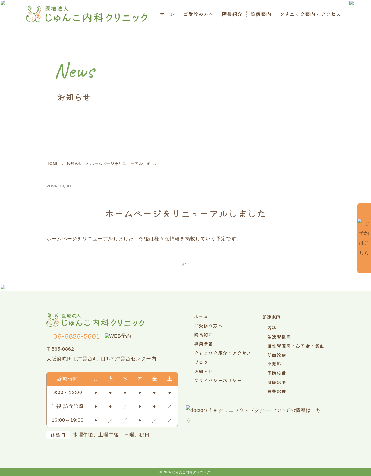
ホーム (167, 13)
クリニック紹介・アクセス (222, 352)
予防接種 (276, 373)
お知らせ (203, 371)
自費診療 (276, 391)
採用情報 (203, 344)
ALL (185, 264)
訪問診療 (276, 355)
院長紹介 (232, 13)
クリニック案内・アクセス (310, 13)
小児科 (274, 364)
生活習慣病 (279, 336)
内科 (272, 327)
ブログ (201, 362)
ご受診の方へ (198, 13)
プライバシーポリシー (218, 380)
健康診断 (276, 382)
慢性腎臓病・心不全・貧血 (296, 345)
